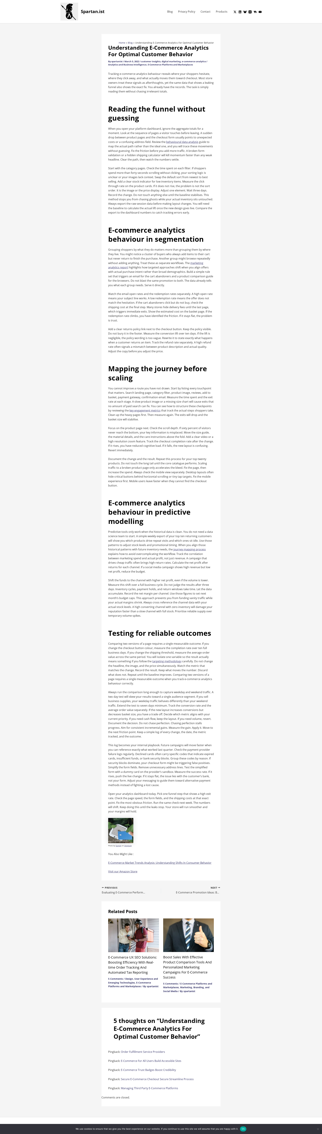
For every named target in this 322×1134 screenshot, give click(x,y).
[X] (234, 11)
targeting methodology (166, 661)
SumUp (118, 845)
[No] (317, 1129)
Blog (170, 11)
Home (122, 42)
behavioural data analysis (182, 142)
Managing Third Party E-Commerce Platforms (149, 1088)
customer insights (150, 61)
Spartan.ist (92, 11)
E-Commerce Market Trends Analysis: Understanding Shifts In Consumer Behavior (159, 863)
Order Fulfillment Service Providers (143, 1052)
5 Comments (115, 978)
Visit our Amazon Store (122, 871)
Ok (243, 1128)
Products (221, 11)
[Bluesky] (245, 11)
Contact (205, 11)
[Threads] (250, 11)
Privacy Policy (186, 11)
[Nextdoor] (255, 11)
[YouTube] (260, 11)
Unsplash (128, 845)
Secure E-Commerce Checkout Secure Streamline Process (157, 1079)
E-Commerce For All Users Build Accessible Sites (151, 1061)
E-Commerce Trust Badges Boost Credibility (148, 1070)
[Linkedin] (239, 11)
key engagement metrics (144, 410)
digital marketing (171, 61)
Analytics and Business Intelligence (127, 64)
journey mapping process (189, 549)
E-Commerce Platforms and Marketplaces (170, 64)
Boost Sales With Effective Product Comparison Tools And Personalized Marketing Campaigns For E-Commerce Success (187, 967)
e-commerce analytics (194, 61)
